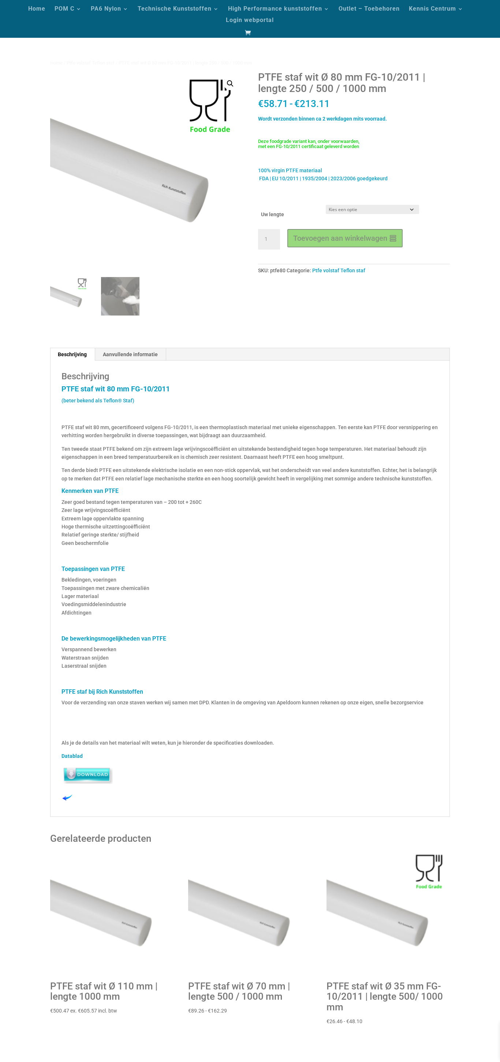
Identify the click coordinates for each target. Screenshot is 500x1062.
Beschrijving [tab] (72, 354)
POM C (64, 9)
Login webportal (250, 20)
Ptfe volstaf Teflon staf (91, 63)
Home (36, 9)
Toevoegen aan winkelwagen (340, 238)
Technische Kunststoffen (175, 9)
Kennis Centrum (432, 9)
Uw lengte (272, 214)
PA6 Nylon (106, 9)
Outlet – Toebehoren (369, 9)
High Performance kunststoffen (275, 9)
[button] (230, 83)
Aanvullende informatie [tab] (130, 354)
